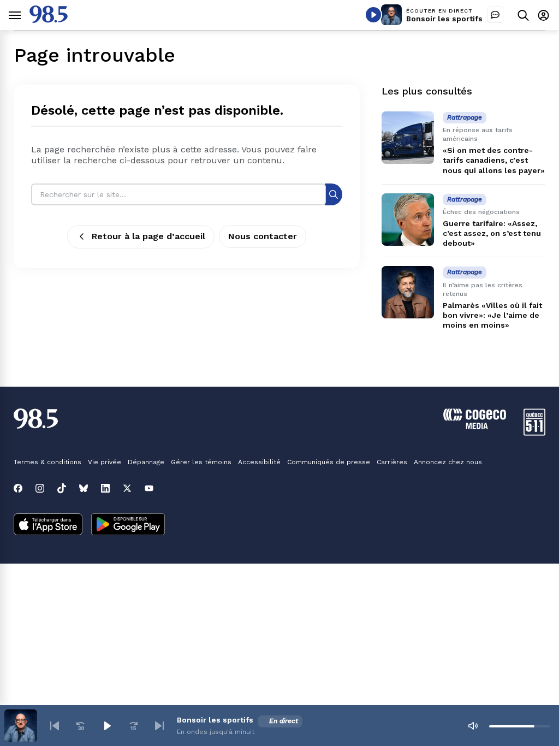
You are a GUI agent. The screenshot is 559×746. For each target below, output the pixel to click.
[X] (127, 488)
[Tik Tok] (61, 488)
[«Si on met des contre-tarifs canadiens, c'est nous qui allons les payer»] (408, 137)
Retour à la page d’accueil (148, 236)
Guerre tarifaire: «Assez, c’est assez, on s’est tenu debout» (492, 233)
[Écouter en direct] (373, 14)
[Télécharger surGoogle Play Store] (128, 525)
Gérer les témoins (201, 462)
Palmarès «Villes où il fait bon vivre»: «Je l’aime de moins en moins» (492, 315)
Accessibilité (259, 462)
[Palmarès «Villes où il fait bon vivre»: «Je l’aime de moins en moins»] (408, 292)
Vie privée (104, 462)
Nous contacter (262, 236)
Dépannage (146, 462)
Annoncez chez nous (448, 462)
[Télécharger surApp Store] (48, 525)
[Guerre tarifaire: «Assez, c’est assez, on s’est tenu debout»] (408, 219)
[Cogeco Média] (474, 426)
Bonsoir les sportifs (444, 18)
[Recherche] (333, 194)
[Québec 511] (534, 433)
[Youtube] (149, 488)
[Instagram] (39, 488)
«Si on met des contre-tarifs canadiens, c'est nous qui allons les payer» (494, 160)
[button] (55, 726)
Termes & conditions (47, 462)
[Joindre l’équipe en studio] (495, 15)
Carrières (392, 462)
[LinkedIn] (105, 488)
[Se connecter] (543, 15)
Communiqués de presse (328, 462)
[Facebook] (18, 488)
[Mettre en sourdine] (472, 725)
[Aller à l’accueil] (48, 20)
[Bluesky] (83, 488)
